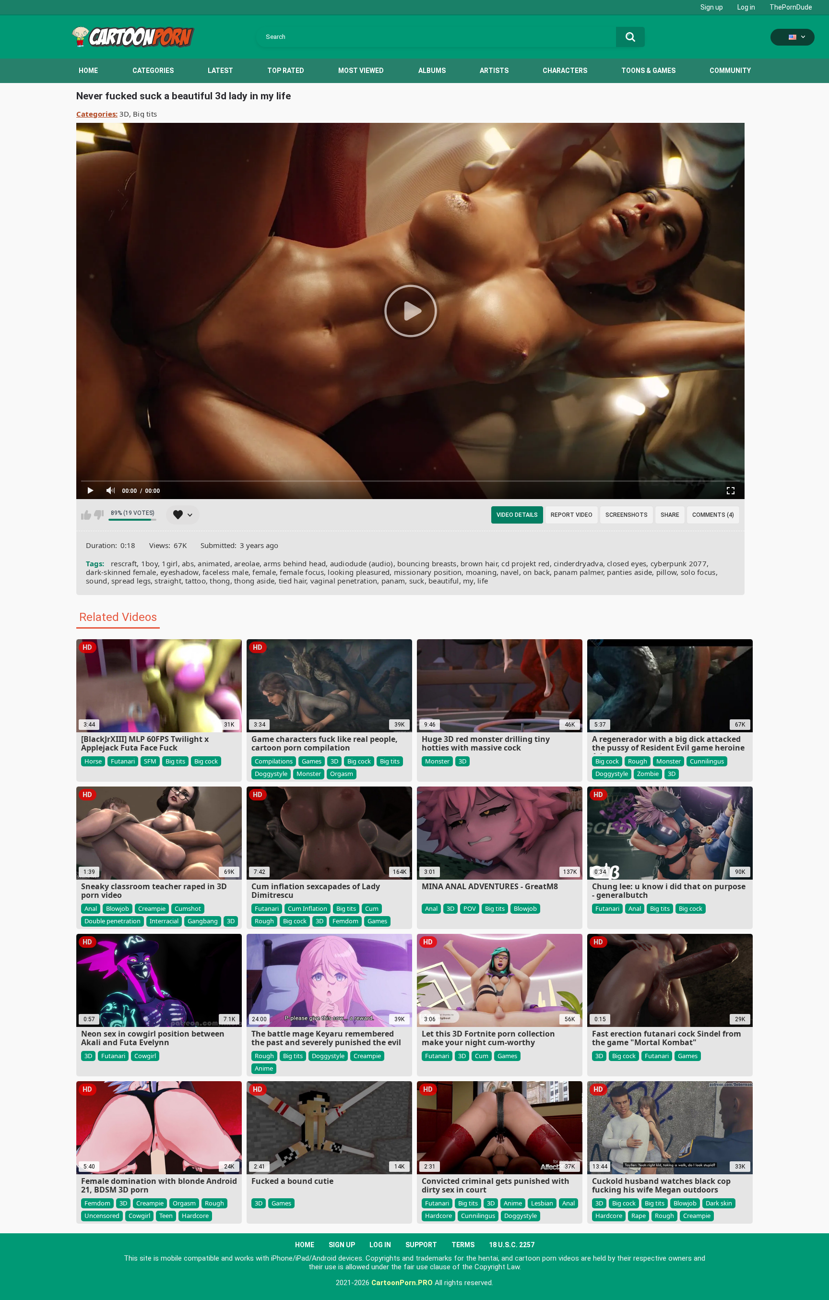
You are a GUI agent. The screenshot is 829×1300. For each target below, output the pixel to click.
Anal (90, 908)
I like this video (86, 515)
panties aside (629, 572)
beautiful (443, 580)
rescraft (124, 563)
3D (124, 113)
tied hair (293, 580)
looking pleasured (359, 572)
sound (96, 580)
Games (311, 761)
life (482, 580)
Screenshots (626, 515)
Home (88, 70)
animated (214, 563)
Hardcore (195, 1215)
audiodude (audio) (361, 563)
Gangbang (203, 921)
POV (469, 908)
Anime (264, 1068)
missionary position (428, 572)
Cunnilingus (707, 761)
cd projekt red (525, 563)
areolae (247, 563)
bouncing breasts (427, 563)
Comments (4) (713, 515)
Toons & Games (648, 70)
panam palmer (578, 572)
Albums (432, 70)
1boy (149, 563)
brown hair (479, 563)
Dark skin (719, 1203)
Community (730, 70)
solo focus (698, 572)
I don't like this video (99, 515)
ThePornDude (791, 7)
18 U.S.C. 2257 (511, 1245)
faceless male (225, 572)
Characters (565, 70)
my (468, 580)
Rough (637, 761)
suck (417, 580)
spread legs (131, 580)
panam (393, 580)
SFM (150, 761)
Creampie (152, 908)
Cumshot (188, 908)
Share (670, 515)
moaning (481, 572)
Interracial (164, 921)
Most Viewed (361, 70)
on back (536, 572)
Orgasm (341, 773)
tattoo (195, 580)
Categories (153, 70)
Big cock (206, 761)
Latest (220, 70)
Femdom (345, 921)
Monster (308, 773)
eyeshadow (179, 572)
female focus (302, 572)
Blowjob (117, 908)
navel (509, 572)
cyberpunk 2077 (679, 563)
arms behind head (294, 563)
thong (220, 580)
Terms (462, 1245)
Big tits (145, 113)
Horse (93, 761)
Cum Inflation (307, 908)
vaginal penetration (344, 580)
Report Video (571, 515)
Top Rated (285, 70)
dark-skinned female (121, 572)
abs (188, 563)
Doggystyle (271, 773)
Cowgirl (145, 1055)
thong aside (254, 580)
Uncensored (101, 1215)
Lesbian (542, 1203)
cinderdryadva (578, 563)
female (264, 572)
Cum (372, 908)
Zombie (648, 773)
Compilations (274, 761)
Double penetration (112, 921)
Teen (166, 1215)
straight (167, 580)
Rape (638, 1215)
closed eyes (626, 563)
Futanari (123, 761)
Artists (494, 70)
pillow (666, 572)
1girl (170, 563)
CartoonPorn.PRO (402, 1282)
